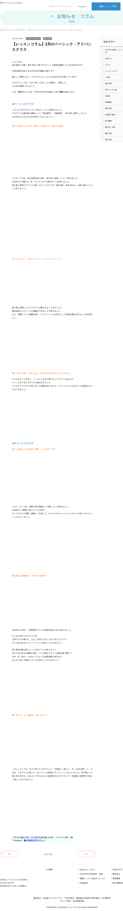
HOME (50, 870)
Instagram (82, 6)
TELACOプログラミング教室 (10, 30)
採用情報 (116, 878)
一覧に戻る (48, 854)
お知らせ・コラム (34, 30)
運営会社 (116, 874)
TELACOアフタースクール (60, 6)
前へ (9, 854)
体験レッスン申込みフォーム (92, 878)
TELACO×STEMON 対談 (91, 874)
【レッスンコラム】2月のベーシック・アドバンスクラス (62, 30)
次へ (86, 854)
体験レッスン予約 (107, 6)
